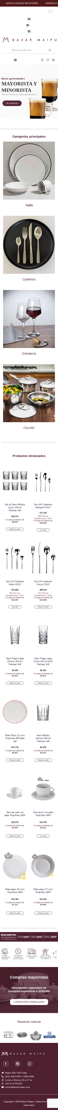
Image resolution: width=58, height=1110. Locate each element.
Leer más (43, 530)
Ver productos (12, 103)
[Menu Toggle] (29, 18)
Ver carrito (29, 1099)
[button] (4, 953)
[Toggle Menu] (50, 11)
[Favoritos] (47, 59)
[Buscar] (50, 50)
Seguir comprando (29, 1104)
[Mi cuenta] (42, 59)
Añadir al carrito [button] (14, 529)
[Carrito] (53, 59)
